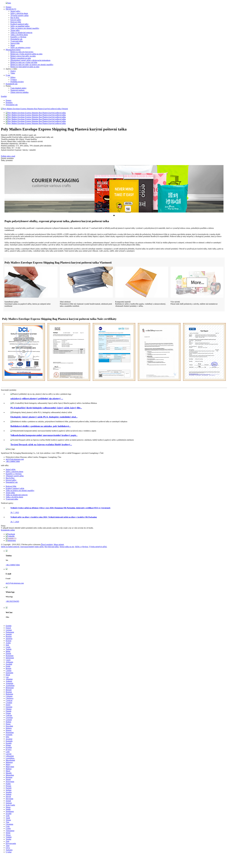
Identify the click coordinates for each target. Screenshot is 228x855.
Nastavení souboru (17, 90)
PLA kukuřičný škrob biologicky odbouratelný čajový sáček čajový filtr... (46, 408)
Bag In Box (14, 18)
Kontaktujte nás (11, 84)
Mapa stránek (59, 544)
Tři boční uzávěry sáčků (19, 15)
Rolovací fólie (15, 22)
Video (12, 73)
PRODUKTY (11, 9)
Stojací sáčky (15, 11)
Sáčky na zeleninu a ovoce (20, 47)
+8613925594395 (12, 601)
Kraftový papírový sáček (15, 488)
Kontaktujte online (8, 530)
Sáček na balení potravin (10, 547)
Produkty (9, 103)
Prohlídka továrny (17, 82)
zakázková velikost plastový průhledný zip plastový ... (36, 398)
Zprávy (13, 71)
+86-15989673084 (13, 461)
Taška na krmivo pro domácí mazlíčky (20, 491)
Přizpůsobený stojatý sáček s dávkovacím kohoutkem (30, 60)
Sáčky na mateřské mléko (20, 26)
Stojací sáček (10, 469)
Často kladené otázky (18, 88)
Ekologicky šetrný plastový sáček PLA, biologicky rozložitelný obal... (44, 417)
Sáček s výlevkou (81, 547)
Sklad (12, 45)
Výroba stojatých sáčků (98, 547)
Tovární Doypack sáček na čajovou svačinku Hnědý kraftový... (41, 444)
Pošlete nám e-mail (8, 156)
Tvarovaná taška (16, 41)
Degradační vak (16, 39)
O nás (8, 75)
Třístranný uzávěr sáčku (15, 476)
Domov (8, 7)
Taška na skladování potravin (21, 33)
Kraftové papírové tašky (19, 24)
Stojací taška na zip (67, 547)
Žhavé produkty (47, 544)
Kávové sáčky (15, 20)
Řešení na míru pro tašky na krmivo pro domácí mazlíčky (31, 65)
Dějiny (13, 77)
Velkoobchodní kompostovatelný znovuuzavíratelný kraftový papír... (44, 435)
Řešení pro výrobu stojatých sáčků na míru (26, 54)
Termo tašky (15, 30)
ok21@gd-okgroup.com (15, 459)
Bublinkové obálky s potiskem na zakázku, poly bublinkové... (40, 426)
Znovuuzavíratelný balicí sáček (32, 547)
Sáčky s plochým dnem (19, 13)
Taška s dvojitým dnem (19, 35)
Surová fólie (15, 43)
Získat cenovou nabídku (19, 92)
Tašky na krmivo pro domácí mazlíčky (24, 28)
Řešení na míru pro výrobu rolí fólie (23, 62)
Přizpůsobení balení (13, 50)
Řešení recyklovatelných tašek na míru (24, 67)
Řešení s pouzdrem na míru (20, 58)
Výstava (13, 80)
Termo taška (10, 493)
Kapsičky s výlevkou (18, 37)
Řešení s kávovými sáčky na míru (23, 56)
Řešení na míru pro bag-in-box (21, 52)
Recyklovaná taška (52, 547)
